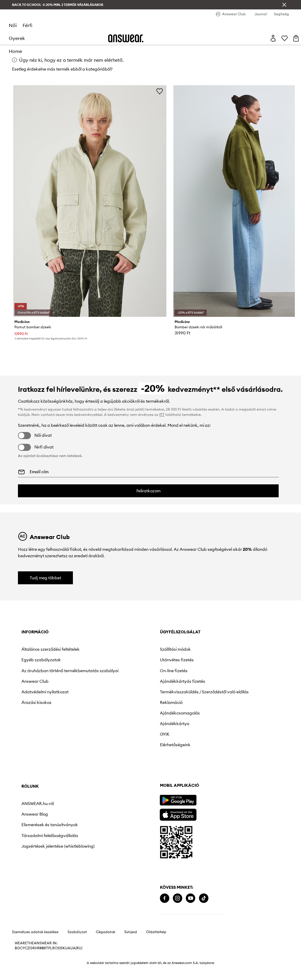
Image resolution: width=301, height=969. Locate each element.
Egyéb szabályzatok (41, 659)
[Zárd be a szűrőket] (284, 4)
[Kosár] (296, 38)
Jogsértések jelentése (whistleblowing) (58, 846)
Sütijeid (130, 932)
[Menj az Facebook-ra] (164, 898)
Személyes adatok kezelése (35, 932)
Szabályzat (77, 932)
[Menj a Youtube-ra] (190, 898)
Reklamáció (171, 702)
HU (42, 948)
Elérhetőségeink (175, 744)
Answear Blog (34, 814)
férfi (27, 25)
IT (46, 948)
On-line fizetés (174, 670)
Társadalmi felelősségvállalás (49, 835)
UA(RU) (76, 948)
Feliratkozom (148, 490)
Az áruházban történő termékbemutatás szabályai (69, 670)
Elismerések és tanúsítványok (49, 824)
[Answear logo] (125, 38)
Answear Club (35, 681)
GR (32, 948)
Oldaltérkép (156, 932)
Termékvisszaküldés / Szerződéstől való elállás (204, 691)
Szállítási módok (175, 649)
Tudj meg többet (45, 577)
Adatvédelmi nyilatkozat (44, 691)
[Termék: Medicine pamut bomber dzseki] (89, 201)
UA (67, 948)
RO (55, 948)
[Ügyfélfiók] (273, 38)
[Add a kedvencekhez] (159, 91)
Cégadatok (105, 932)
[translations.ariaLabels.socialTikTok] (204, 898)
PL (50, 948)
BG (17, 948)
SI (59, 948)
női (13, 25)
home (15, 51)
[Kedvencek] (284, 38)
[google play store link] (178, 800)
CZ (27, 948)
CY (22, 948)
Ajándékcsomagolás (180, 713)
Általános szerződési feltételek (50, 649)
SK (63, 948)
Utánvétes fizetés (177, 659)
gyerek (17, 38)
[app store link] (178, 814)
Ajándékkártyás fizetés (182, 681)
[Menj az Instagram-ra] (177, 898)
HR (37, 948)
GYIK (164, 734)
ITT (161, 414)
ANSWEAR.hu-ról (37, 803)
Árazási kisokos (36, 702)
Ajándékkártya (174, 723)
